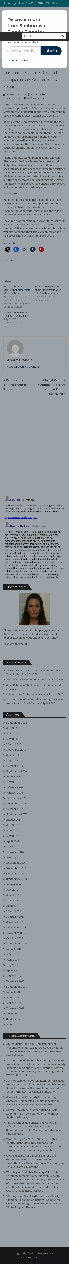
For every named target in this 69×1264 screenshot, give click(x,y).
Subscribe (51, 50)
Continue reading (17, 60)
